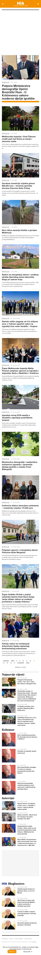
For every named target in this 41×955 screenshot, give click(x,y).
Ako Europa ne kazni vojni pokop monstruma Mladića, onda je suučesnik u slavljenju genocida (26, 903)
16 (11, 663)
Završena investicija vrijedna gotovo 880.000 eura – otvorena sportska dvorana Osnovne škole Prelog (18, 185)
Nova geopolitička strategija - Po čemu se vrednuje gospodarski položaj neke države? (27, 770)
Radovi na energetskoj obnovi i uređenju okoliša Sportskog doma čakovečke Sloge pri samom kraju (20, 277)
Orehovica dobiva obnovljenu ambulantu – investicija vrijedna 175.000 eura (20, 506)
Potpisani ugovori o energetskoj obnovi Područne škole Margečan (20, 551)
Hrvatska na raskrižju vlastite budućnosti (26, 752)
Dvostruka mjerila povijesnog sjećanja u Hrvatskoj (27, 924)
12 (30, 661)
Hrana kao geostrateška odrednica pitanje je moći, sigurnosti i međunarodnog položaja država (26, 786)
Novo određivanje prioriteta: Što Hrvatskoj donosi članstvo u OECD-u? (27, 737)
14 (3, 663)
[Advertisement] (20, 31)
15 (7, 663)
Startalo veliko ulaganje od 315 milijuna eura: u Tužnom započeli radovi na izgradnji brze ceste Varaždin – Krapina (20, 324)
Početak (6, 661)
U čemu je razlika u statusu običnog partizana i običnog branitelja (26, 913)
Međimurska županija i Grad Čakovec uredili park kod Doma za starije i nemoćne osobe (19, 139)
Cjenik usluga (27, 938)
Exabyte (34, 942)
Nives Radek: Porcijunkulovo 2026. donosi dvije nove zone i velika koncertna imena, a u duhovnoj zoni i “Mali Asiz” (27, 842)
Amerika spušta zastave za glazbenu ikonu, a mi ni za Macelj (26, 891)
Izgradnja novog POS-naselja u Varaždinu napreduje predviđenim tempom (17, 417)
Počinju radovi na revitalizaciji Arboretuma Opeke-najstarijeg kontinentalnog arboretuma (15, 646)
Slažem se (12, 952)
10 (23, 661)
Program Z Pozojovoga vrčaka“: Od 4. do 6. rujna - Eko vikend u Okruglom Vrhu (26, 682)
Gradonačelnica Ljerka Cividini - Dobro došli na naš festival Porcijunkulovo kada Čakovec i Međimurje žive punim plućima (26, 830)
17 (14, 663)
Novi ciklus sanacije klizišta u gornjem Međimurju (19, 231)
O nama (11, 938)
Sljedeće (20, 663)
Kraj (28, 663)
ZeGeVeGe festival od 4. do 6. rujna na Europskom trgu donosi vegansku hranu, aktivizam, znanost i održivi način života (27, 721)
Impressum (5, 938)
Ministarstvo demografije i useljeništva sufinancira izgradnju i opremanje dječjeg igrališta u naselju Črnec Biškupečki (19, 466)
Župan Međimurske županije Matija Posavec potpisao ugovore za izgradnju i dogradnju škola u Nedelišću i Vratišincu (20, 370)
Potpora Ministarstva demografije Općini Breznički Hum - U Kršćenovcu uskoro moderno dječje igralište (18, 92)
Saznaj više (26, 952)
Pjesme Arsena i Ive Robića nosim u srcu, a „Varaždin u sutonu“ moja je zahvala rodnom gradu (26, 806)
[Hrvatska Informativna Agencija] (20, 4)
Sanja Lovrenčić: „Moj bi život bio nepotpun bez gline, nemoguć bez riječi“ (27, 817)
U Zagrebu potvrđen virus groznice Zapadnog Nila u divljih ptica (25, 708)
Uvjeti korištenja (19, 938)
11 (26, 661)
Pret (12, 661)
